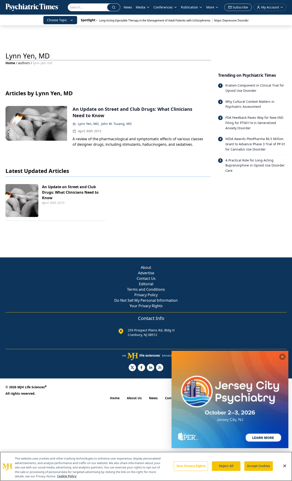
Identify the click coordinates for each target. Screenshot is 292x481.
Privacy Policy (146, 294)
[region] (146, 466)
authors (24, 63)
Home (10, 63)
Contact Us (146, 278)
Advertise (146, 272)
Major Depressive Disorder (231, 20)
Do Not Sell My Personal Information (146, 300)
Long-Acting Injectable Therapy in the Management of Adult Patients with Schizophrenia (154, 20)
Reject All (226, 466)
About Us (134, 398)
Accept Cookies (258, 466)
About (146, 267)
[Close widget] (282, 357)
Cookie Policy (66, 476)
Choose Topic (57, 20)
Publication (189, 7)
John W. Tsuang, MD (116, 124)
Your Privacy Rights (146, 305)
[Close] (285, 466)
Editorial (146, 283)
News (128, 7)
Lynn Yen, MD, (88, 124)
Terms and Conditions (146, 289)
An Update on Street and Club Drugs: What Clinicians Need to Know (70, 192)
